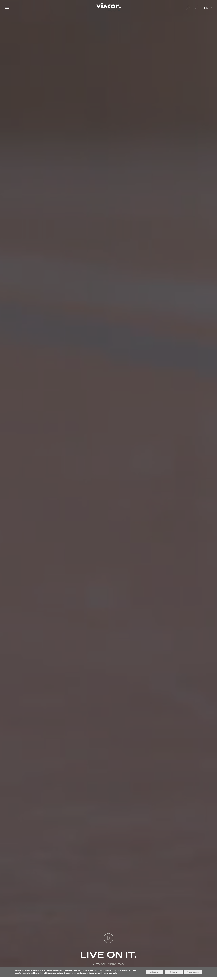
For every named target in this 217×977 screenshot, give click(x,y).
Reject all (173, 972)
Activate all (154, 972)
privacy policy (112, 973)
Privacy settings (193, 972)
